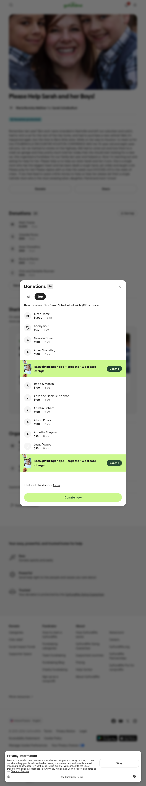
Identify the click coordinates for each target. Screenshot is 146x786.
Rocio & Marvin (44, 383)
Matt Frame (42, 314)
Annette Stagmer (45, 432)
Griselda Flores (43, 338)
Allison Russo (42, 420)
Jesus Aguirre (42, 444)
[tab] (28, 296)
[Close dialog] (119, 286)
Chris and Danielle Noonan (51, 396)
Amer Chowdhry (44, 350)
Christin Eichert (44, 408)
